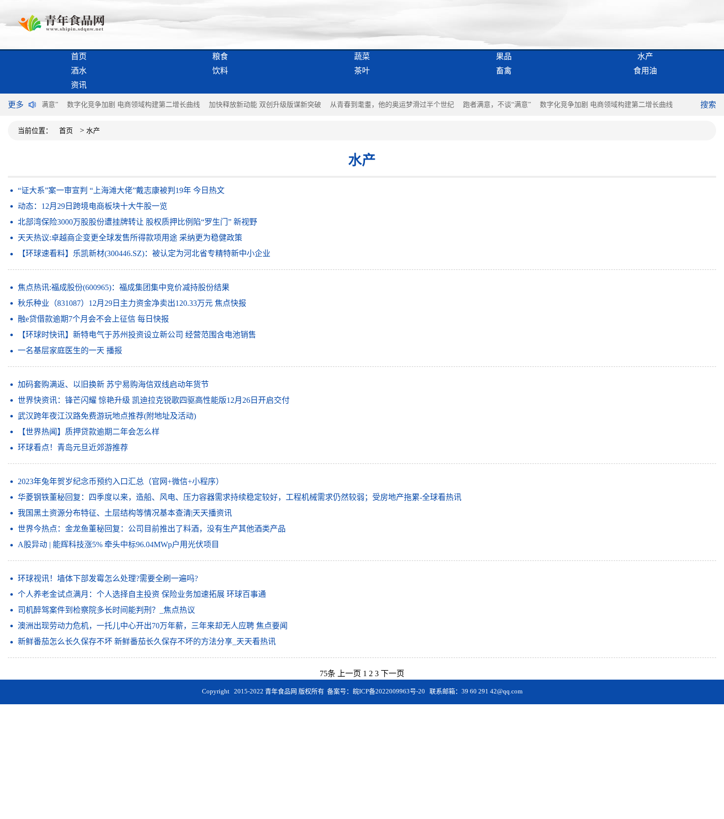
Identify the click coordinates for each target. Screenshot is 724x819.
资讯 (79, 85)
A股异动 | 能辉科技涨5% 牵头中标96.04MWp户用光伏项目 (118, 544)
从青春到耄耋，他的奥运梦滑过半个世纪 (392, 104)
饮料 (220, 70)
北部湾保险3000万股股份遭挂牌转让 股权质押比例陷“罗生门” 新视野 (137, 222)
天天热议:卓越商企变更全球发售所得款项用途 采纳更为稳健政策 (130, 237)
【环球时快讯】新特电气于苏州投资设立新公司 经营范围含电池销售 (137, 334)
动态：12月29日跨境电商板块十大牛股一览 (92, 206)
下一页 (392, 673)
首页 (79, 56)
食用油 (645, 70)
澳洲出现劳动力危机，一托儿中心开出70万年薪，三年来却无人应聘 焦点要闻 (153, 626)
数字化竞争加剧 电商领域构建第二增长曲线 (133, 104)
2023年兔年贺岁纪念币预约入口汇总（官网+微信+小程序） (121, 481)
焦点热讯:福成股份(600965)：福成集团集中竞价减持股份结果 (124, 287)
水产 (645, 56)
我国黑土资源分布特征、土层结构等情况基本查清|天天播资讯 (125, 513)
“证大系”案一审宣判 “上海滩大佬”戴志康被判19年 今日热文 (121, 190)
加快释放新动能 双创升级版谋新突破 (265, 104)
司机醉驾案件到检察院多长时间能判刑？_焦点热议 (106, 610)
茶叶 (362, 70)
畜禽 (504, 70)
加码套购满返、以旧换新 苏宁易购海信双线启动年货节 (113, 384)
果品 (504, 56)
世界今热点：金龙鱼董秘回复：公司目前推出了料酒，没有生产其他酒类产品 (152, 528)
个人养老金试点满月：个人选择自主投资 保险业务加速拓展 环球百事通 (142, 594)
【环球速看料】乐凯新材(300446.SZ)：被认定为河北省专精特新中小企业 (144, 253)
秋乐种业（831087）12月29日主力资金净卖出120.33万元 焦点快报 (132, 303)
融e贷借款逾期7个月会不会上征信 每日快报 (93, 319)
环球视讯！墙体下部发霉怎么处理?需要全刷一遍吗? (108, 578)
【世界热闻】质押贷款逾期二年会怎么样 (89, 431)
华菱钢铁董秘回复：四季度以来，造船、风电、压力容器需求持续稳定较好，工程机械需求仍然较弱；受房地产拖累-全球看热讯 (239, 497)
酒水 (79, 70)
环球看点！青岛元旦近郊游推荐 (73, 447)
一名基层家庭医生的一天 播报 (70, 350)
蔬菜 (362, 56)
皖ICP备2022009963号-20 (389, 691)
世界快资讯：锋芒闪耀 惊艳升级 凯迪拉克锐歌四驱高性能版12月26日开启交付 (154, 400)
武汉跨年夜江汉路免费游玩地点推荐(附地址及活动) (107, 416)
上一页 (349, 673)
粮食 (220, 56)
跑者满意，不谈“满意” (497, 104)
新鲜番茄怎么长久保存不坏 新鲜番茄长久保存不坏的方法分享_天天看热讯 (147, 641)
